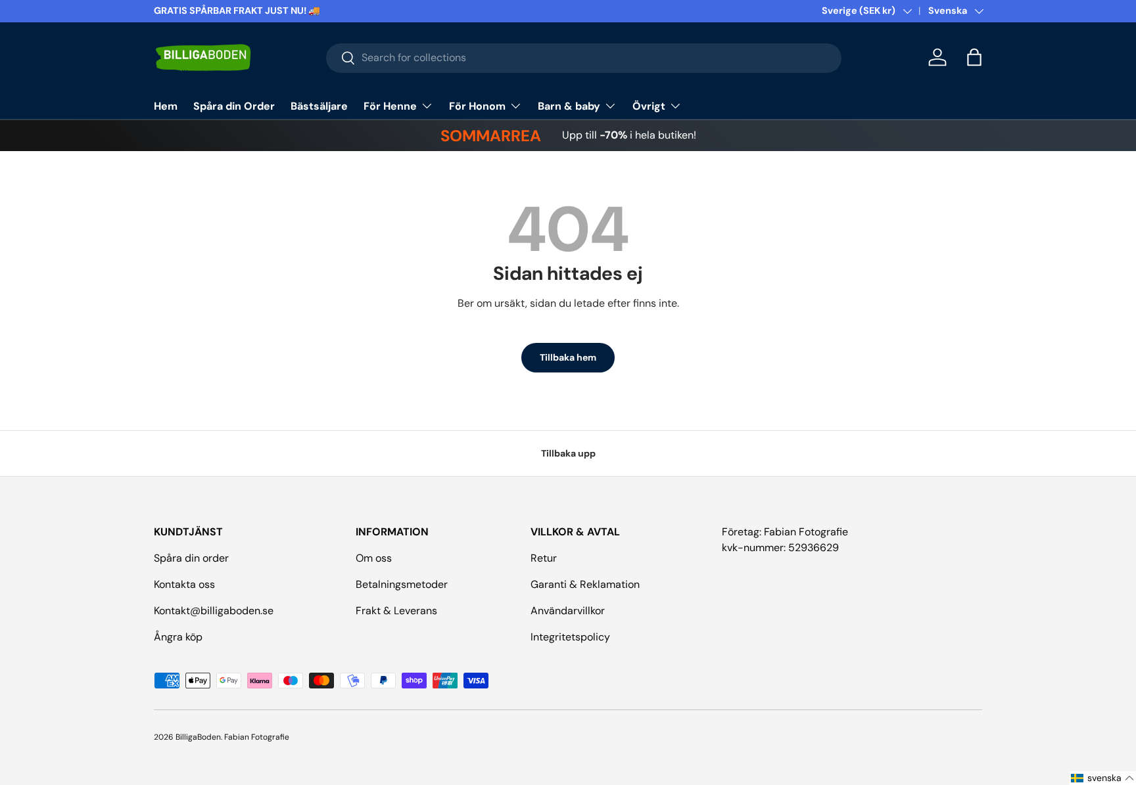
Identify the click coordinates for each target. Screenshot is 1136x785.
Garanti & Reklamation (585, 584)
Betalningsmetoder (402, 584)
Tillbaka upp (568, 453)
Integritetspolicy (570, 637)
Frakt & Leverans (396, 610)
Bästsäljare (319, 105)
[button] (974, 57)
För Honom (477, 105)
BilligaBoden (198, 737)
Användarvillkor (568, 610)
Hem (166, 105)
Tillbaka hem (568, 357)
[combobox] (584, 57)
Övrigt (648, 105)
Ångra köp (178, 637)
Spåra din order (191, 558)
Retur (544, 558)
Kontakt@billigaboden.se (213, 610)
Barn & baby (569, 105)
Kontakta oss (184, 584)
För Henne (390, 105)
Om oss (374, 558)
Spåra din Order (234, 105)
